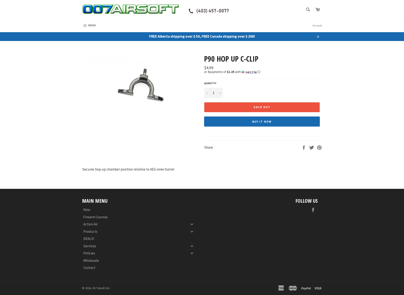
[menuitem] (140, 209)
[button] (263, 72)
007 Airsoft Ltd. (101, 288)
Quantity (210, 83)
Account (317, 25)
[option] (141, 86)
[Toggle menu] (192, 224)
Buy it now (262, 121)
